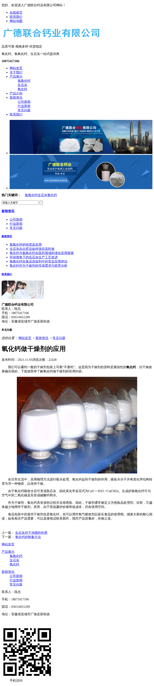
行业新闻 (24, 106)
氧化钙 (22, 89)
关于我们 (16, 72)
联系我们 (16, 16)
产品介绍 (16, 93)
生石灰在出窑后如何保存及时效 (32, 248)
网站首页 (16, 68)
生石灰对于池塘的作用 (31, 532)
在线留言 (16, 12)
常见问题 (24, 110)
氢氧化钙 (24, 80)
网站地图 (16, 21)
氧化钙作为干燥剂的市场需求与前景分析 (38, 265)
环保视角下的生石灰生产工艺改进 (34, 257)
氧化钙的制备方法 (28, 537)
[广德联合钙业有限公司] (51, 37)
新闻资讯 (16, 97)
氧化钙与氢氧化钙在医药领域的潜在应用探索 (42, 253)
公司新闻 (24, 101)
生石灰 (22, 85)
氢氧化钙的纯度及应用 (26, 244)
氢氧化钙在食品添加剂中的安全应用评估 (38, 261)
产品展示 (16, 76)
